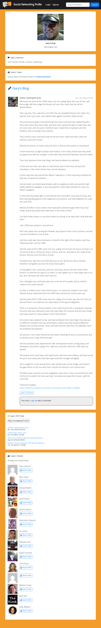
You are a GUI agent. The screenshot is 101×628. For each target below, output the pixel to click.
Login (32, 400)
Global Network (43, 76)
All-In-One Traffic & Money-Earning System (25, 438)
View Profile (26, 470)
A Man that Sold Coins (17, 432)
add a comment (27, 393)
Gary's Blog (20, 88)
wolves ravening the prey (30, 98)
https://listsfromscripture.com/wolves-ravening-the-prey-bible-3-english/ (50, 388)
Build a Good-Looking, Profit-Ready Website (26, 443)
